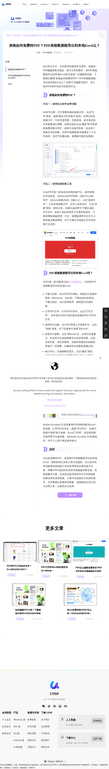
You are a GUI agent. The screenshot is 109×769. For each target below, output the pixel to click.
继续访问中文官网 (54, 399)
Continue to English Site (54, 405)
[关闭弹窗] (100, 358)
